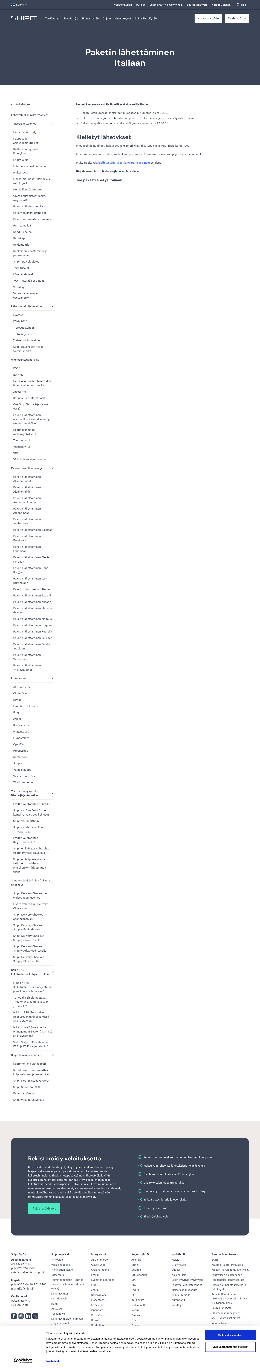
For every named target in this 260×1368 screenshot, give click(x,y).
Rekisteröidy (237, 18)
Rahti (54, 1303)
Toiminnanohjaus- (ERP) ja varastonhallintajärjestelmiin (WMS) (68, 1284)
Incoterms (20, 391)
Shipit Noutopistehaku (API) (31, 1080)
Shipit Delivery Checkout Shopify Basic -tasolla (28, 927)
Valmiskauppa (22, 769)
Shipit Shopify (143, 18)
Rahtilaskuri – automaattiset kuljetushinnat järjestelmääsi (31, 1072)
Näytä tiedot (53, 1361)
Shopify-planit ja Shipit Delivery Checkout (30, 882)
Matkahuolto (138, 1305)
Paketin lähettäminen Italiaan (130, 57)
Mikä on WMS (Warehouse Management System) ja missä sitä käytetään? (33, 1031)
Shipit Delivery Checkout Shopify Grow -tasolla (28, 938)
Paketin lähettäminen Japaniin (32, 595)
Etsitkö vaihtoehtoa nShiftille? (32, 804)
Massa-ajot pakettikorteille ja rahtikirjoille (32, 181)
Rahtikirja (19, 238)
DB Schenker (139, 1274)
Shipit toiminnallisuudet (26, 1055)
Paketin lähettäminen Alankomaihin (27, 489)
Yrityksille (57, 1259)
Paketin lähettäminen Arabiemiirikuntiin (27, 500)
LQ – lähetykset (23, 274)
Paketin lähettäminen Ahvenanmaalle (27, 479)
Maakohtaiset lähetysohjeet (28, 468)
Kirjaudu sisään (221, 4)
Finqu (16, 712)
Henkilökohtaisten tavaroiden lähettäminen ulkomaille (32, 383)
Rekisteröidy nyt (44, 1208)
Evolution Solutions (25, 706)
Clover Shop (20, 693)
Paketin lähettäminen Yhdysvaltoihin (27, 667)
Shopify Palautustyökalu (28, 1099)
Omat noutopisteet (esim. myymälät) (29, 198)
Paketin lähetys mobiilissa (30, 206)
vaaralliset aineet (138, 162)
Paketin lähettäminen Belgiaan (33, 529)
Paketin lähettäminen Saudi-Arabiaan (31, 646)
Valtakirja (19, 287)
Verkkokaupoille (61, 1264)
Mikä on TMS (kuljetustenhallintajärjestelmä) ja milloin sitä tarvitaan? (33, 987)
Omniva (136, 1315)
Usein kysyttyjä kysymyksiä (166, 4)
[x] (35, 1316)
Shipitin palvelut (61, 1254)
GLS (133, 1295)
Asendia (136, 1259)
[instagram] (21, 1316)
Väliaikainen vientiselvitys (29, 459)
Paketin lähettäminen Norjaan (32, 625)
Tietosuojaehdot (23, 327)
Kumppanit (178, 1300)
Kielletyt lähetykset (103, 137)
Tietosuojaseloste (24, 334)
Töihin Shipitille (181, 1295)
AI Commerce (22, 687)
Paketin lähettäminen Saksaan (32, 638)
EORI (16, 368)
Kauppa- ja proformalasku (29, 398)
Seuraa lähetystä (197, 4)
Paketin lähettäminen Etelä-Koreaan (31, 559)
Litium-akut (20, 159)
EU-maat (19, 374)
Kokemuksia (179, 1274)
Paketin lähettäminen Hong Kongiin (30, 570)
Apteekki (56, 1308)
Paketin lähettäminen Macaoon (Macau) (33, 610)
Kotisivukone (21, 725)
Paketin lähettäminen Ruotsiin (32, 631)
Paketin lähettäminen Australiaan (27, 521)
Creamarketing (100, 1269)
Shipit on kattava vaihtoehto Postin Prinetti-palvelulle (31, 850)
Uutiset (140, 4)
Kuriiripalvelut (59, 1298)
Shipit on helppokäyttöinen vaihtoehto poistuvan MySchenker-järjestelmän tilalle (30, 865)
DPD (134, 1279)
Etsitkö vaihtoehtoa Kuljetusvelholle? (25, 840)
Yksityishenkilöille (62, 1269)
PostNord (137, 1325)
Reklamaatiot (21, 244)
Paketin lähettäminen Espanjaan (27, 549)
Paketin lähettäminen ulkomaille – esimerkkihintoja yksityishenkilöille (32, 419)
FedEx (135, 1289)
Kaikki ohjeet (23, 104)
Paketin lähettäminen (225, 1254)
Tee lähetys (52, 18)
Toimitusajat (21, 268)
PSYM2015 (20, 321)
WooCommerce (23, 782)
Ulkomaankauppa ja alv (25, 359)
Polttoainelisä (22, 225)
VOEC (16, 453)
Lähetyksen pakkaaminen (29, 166)
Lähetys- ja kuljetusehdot (27, 306)
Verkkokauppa (123, 4)
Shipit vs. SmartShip (26, 821)
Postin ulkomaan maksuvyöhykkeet (24, 432)
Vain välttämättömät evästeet (231, 1346)
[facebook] (14, 1316)
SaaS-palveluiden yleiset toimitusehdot (29, 349)
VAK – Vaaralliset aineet (28, 280)
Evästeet (19, 315)
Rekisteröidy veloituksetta (65, 1158)
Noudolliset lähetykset (27, 189)
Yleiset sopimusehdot (27, 340)
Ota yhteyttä (123, 18)
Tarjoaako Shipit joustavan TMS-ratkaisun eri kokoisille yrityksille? (30, 1002)
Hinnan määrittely (24, 132)
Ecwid (17, 699)
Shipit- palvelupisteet (27, 261)
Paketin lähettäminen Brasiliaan (27, 538)
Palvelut (68, 18)
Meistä (175, 1259)
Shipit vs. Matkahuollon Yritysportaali (28, 829)
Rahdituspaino (22, 232)
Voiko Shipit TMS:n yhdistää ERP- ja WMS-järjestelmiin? (31, 1044)
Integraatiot (18, 678)
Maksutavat (20, 172)
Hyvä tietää (178, 1254)
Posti (134, 1320)
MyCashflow (21, 738)
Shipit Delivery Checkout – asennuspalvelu (30, 916)
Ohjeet (107, 18)
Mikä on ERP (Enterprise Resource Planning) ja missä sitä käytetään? (31, 1017)
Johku (17, 718)
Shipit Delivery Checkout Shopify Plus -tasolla (28, 959)
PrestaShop (20, 750)
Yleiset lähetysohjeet (24, 123)
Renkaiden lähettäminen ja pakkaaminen (30, 253)
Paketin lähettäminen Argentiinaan (27, 510)
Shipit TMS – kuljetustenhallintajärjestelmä (30, 972)
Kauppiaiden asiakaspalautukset (25, 141)
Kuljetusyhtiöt (59, 1293)
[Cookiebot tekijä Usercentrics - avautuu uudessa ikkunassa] (22, 1361)
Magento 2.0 (21, 731)
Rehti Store (20, 757)
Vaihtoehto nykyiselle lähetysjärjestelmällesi (25, 793)
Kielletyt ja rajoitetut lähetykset (26, 151)
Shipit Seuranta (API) (26, 1087)
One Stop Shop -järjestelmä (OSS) (30, 406)
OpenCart (19, 744)
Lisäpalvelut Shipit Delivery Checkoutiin (30, 906)
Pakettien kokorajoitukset (29, 212)
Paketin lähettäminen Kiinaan (32, 602)
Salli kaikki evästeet (230, 1335)
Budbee (136, 1269)
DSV (133, 1285)
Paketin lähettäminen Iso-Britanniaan (30, 580)
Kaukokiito (137, 1300)
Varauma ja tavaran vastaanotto (26, 295)
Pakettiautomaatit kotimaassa (32, 219)
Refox (94, 1320)
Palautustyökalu (23, 1093)
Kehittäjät (177, 1305)
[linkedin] (28, 1316)
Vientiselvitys (21, 446)
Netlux (135, 1310)
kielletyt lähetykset (111, 162)
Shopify (18, 763)
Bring (134, 1264)
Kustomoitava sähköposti (29, 1063)
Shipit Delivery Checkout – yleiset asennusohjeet (30, 895)
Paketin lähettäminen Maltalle (32, 618)
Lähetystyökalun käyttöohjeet (29, 114)
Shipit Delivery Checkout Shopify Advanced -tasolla (29, 948)
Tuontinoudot (21, 440)
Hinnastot (88, 18)
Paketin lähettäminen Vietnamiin (27, 657)
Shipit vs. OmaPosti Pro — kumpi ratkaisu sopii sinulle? (31, 812)
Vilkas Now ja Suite (25, 776)
